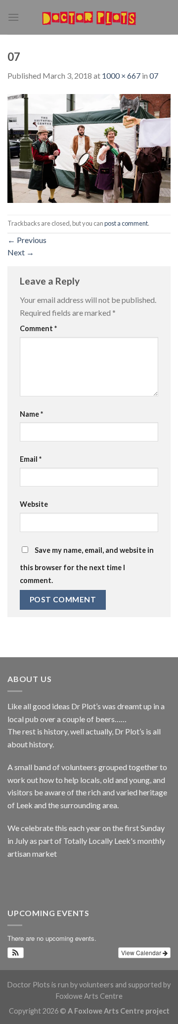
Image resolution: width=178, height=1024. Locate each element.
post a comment (126, 223)
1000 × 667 (121, 75)
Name (31, 414)
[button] (15, 953)
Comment (38, 328)
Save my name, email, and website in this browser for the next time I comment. (87, 565)
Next (20, 252)
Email (31, 459)
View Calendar (142, 952)
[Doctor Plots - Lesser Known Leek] (89, 17)
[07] (89, 147)
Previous (26, 239)
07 (153, 75)
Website (34, 504)
